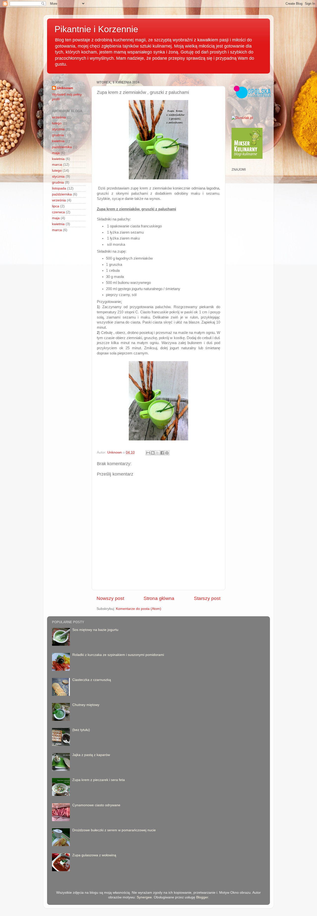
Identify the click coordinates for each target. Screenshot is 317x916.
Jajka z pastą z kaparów (91, 755)
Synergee (144, 897)
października (62, 147)
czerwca (58, 212)
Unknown (65, 88)
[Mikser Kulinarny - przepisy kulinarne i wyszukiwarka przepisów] (247, 158)
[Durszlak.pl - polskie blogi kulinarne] (242, 118)
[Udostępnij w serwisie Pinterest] (166, 452)
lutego (57, 123)
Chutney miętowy (85, 705)
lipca (55, 206)
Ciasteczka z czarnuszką (91, 680)
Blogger (202, 897)
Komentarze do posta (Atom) (138, 609)
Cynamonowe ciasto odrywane (96, 805)
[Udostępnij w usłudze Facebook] (162, 452)
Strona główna (159, 598)
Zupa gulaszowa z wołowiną (94, 855)
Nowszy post (110, 598)
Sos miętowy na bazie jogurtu (95, 630)
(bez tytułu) (81, 730)
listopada (59, 188)
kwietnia (58, 141)
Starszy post (207, 598)
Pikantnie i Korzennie (96, 29)
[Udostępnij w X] (157, 452)
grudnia (58, 135)
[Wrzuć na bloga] (152, 452)
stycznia (58, 129)
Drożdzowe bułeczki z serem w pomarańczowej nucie (114, 830)
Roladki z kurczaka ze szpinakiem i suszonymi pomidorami (118, 655)
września (59, 117)
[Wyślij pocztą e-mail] (148, 452)
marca (57, 164)
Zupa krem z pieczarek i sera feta (98, 780)
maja (56, 153)
